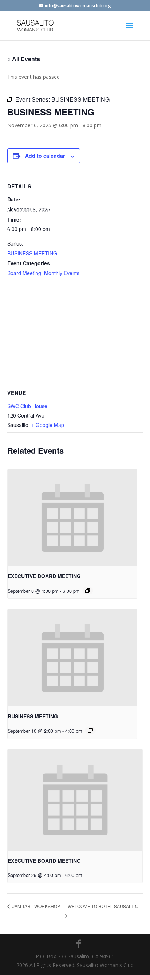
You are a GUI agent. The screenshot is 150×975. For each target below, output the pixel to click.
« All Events (23, 59)
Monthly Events (61, 273)
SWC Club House (27, 406)
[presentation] (72, 517)
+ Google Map (47, 424)
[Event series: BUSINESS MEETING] (90, 730)
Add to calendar (45, 155)
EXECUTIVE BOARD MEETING (44, 576)
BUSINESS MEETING (32, 253)
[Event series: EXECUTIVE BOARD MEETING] (87, 590)
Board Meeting (24, 273)
